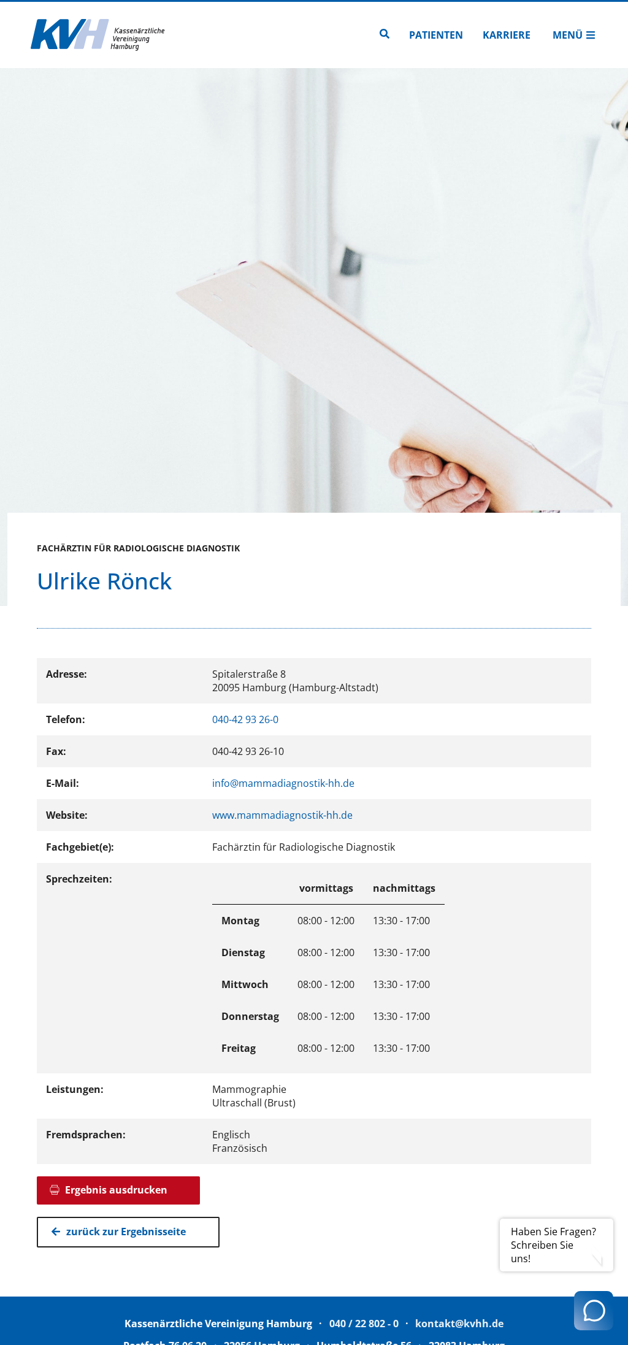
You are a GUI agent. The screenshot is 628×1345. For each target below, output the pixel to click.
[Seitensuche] (384, 35)
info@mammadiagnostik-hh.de (283, 783)
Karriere (506, 35)
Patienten (436, 35)
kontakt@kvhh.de (459, 1323)
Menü (568, 35)
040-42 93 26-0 (245, 719)
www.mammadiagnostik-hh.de (282, 815)
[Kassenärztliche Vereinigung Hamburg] (98, 35)
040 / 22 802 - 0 (364, 1323)
